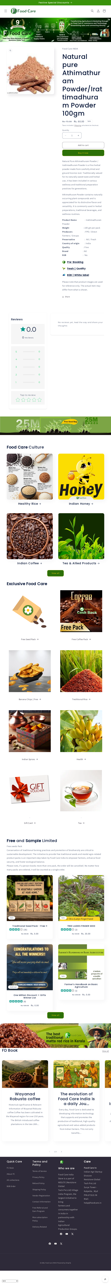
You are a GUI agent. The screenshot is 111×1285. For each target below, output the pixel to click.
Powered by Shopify (64, 1263)
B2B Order (11, 1186)
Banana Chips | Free (28, 699)
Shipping (77, 125)
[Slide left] (50, 1152)
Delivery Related (39, 1227)
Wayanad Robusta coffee (25, 1096)
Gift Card (28, 823)
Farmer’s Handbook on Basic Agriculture (81, 985)
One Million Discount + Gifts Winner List (30, 996)
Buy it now (83, 153)
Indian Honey (79, 504)
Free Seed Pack (28, 639)
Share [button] (67, 296)
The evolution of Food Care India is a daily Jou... (76, 1099)
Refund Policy (38, 1183)
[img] (15, 929)
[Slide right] (61, 1152)
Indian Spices (28, 759)
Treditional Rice (80, 699)
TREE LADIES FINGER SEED (81, 926)
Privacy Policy (38, 1177)
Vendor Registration (41, 1195)
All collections (13, 1180)
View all (55, 573)
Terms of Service (39, 1171)
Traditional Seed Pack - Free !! (29, 926)
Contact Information (41, 1201)
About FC (11, 1174)
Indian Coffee (28, 563)
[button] (6, 11)
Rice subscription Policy (40, 1219)
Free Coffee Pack (80, 639)
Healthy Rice (28, 504)
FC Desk (10, 1168)
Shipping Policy (39, 1189)
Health (80, 759)
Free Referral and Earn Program (40, 1209)
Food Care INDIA (51, 1263)
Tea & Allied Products (79, 563)
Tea (80, 823)
